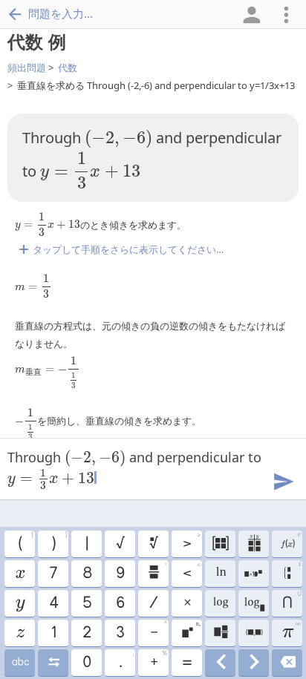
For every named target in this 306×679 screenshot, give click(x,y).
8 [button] (86, 573)
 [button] (253, 662)
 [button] (153, 544)
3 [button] (119, 633)
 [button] (254, 544)
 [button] (19, 662)
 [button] (20, 633)
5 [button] (86, 603)
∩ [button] (291, 601)
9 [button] (119, 573)
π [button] (291, 630)
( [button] (25, 541)
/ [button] (153, 603)
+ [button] (158, 660)
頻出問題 (26, 67)
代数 (67, 67)
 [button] (220, 662)
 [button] (290, 541)
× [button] (187, 603)
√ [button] (119, 544)
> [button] (191, 541)
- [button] (158, 630)
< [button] (191, 571)
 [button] (253, 633)
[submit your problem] (283, 480)
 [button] (253, 603)
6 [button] (119, 603)
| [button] (86, 544)
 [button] (253, 573)
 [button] (19, 603)
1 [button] (53, 633)
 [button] (157, 571)
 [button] (292, 572)
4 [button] (53, 603)
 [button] (220, 603)
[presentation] (118, 139)
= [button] (186, 662)
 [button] (19, 573)
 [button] (220, 544)
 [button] (287, 662)
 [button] (53, 662)
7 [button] (52, 573)
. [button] (126, 660)
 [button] (220, 573)
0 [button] (86, 662)
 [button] (190, 630)
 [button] (220, 633)
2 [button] (86, 633)
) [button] (59, 541)
